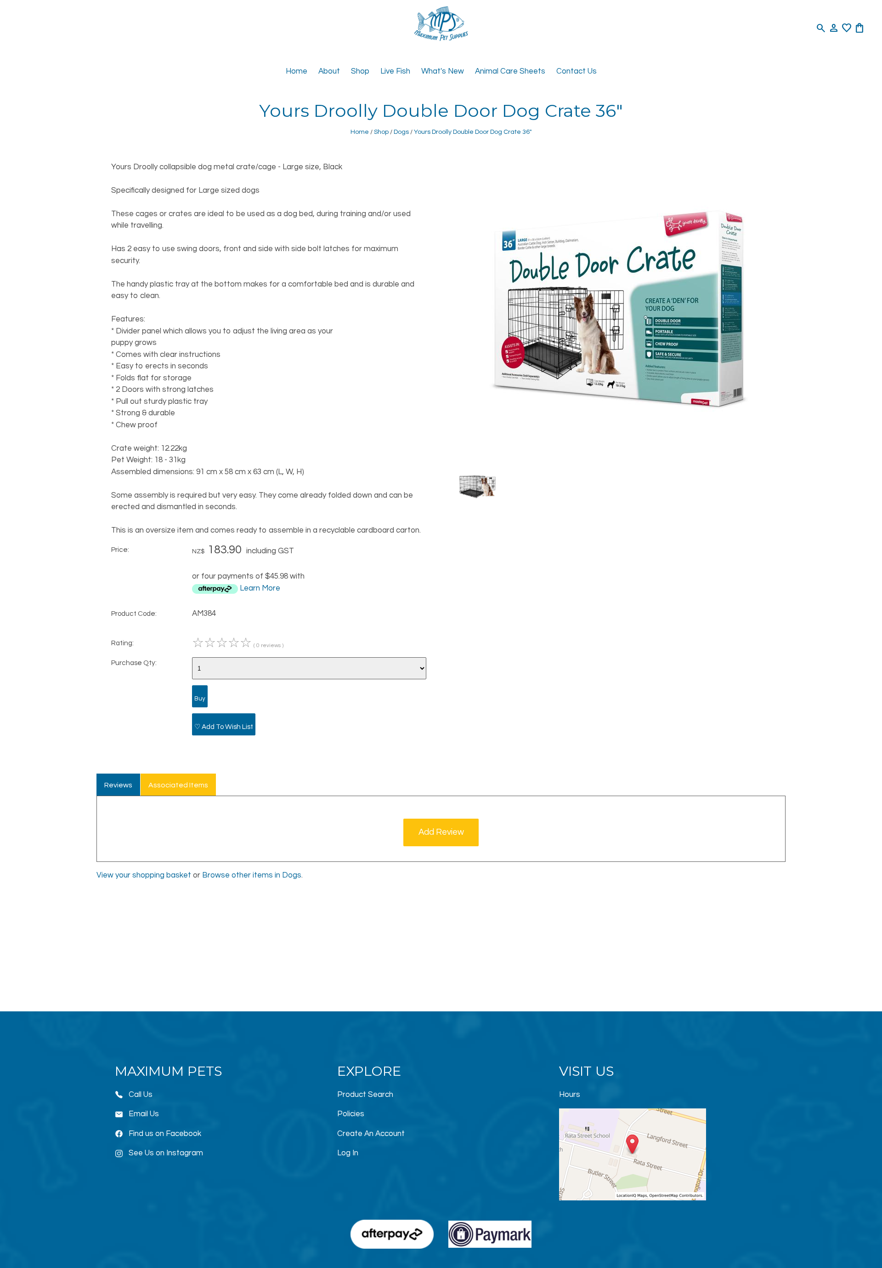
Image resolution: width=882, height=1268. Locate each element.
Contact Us (576, 71)
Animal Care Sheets (510, 71)
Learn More (260, 588)
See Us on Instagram (166, 1153)
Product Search (365, 1094)
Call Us (141, 1094)
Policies (350, 1114)
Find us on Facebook (165, 1134)
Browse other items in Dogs (251, 875)
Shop (360, 71)
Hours (569, 1094)
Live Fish (395, 71)
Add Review (441, 832)
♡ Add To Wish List (223, 726)
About (329, 71)
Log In (347, 1153)
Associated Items (178, 785)
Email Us (144, 1114)
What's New (442, 71)
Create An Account (371, 1134)
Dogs (401, 131)
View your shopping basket (143, 875)
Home (296, 71)
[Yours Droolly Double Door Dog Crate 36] (620, 453)
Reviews (118, 785)
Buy (199, 698)
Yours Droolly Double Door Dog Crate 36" (472, 131)
